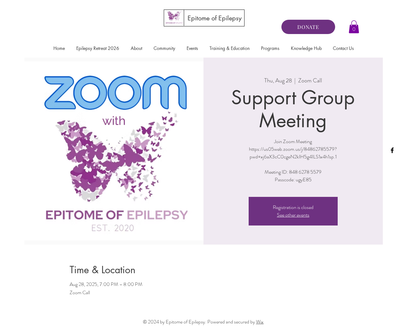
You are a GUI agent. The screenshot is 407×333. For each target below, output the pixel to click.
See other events (293, 215)
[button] (353, 26)
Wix (260, 321)
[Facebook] (392, 150)
